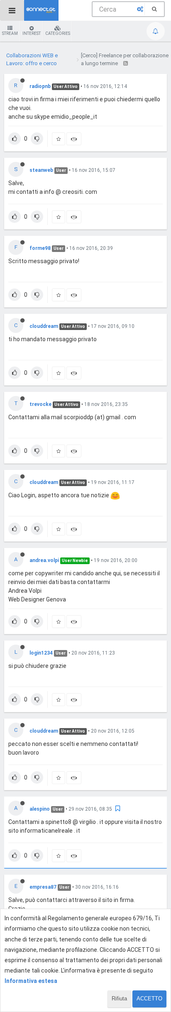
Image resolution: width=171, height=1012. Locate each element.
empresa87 (42, 887)
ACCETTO (149, 998)
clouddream (43, 326)
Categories (57, 33)
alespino (39, 809)
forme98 (40, 248)
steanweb (41, 170)
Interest (31, 33)
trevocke (40, 404)
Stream (10, 33)
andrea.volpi (44, 560)
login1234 (41, 653)
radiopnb (40, 86)
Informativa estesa (31, 981)
